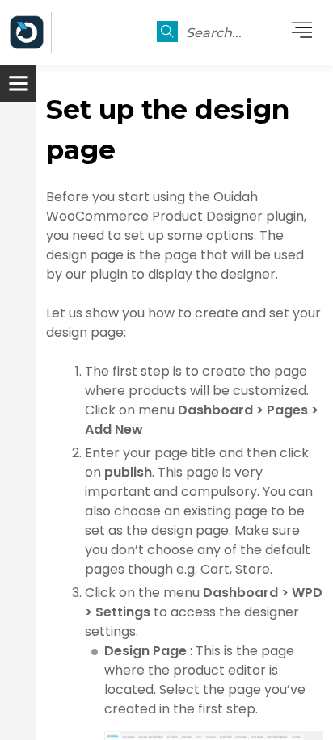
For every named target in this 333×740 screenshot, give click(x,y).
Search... (214, 32)
